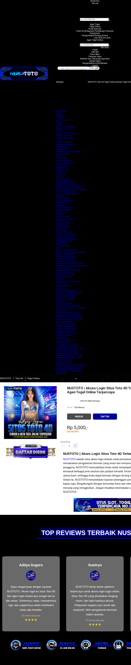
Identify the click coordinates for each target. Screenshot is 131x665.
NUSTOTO (95, 1)
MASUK (79, 416)
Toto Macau (79, 407)
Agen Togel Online (95, 40)
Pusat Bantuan (94, 29)
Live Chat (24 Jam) (102, 38)
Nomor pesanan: (95, 42)
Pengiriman (95, 33)
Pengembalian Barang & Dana (95, 35)
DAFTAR (95, 52)
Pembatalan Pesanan (104, 31)
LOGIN (95, 50)
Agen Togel (95, 24)
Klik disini (105, 47)
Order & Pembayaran (85, 31)
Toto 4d (95, 3)
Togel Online (94, 26)
